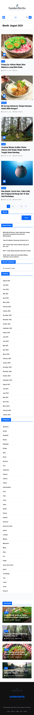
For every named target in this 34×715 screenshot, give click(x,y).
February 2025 (7, 358)
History (5, 513)
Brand (4, 457)
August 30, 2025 (7, 111)
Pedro (15, 70)
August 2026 (6, 281)
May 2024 (5, 397)
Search (4, 212)
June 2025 (6, 341)
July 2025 (5, 337)
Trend (4, 586)
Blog (4, 452)
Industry (5, 517)
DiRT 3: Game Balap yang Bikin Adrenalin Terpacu (17, 251)
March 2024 (6, 406)
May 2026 (5, 293)
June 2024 (6, 393)
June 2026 (6, 289)
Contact (25, 711)
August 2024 (6, 384)
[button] (27, 17)
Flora (4, 491)
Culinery (5, 478)
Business (5, 461)
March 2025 (6, 354)
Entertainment (7, 487)
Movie (4, 548)
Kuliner (5, 530)
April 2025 (6, 350)
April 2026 (6, 298)
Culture (5, 483)
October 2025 (6, 324)
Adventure (6, 427)
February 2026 (7, 306)
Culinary (4, 102)
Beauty (5, 439)
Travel (3, 144)
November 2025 (7, 319)
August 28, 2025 (7, 155)
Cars (4, 465)
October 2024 (6, 376)
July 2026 (5, 285)
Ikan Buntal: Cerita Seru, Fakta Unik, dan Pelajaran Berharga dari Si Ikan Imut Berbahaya (15, 193)
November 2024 (7, 371)
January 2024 (6, 414)
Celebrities (6, 470)
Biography (6, 444)
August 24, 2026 (10, 620)
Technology (6, 573)
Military (5, 539)
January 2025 (6, 363)
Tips (4, 578)
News (4, 552)
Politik (4, 560)
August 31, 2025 (7, 70)
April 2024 (6, 402)
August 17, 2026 (10, 638)
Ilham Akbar (20, 675)
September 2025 (7, 328)
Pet (4, 556)
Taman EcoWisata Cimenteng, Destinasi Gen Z (16, 240)
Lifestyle (5, 535)
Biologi (5, 448)
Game (4, 504)
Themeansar (28, 707)
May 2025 (5, 345)
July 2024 (5, 389)
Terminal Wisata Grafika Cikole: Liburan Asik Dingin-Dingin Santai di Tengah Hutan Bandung (15, 150)
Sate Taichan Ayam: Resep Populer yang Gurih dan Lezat (15, 653)
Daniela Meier (18, 199)
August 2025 (6, 332)
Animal (3, 188)
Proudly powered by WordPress (10, 707)
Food (3, 61)
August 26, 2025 (7, 199)
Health (5, 509)
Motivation (6, 543)
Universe (5, 591)
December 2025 (7, 315)
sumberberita (17, 696)
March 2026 (6, 302)
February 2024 (7, 410)
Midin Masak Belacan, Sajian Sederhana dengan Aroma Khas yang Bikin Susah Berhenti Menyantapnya (16, 234)
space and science (8, 565)
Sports (5, 569)
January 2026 (6, 311)
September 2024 (7, 380)
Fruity (4, 500)
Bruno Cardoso (18, 111)
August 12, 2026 (10, 675)
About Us (13, 711)
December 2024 (7, 367)
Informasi (5, 522)
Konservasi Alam (7, 526)
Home (8, 711)
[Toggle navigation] (15, 17)
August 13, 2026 (10, 657)
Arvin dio (19, 638)
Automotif (5, 435)
